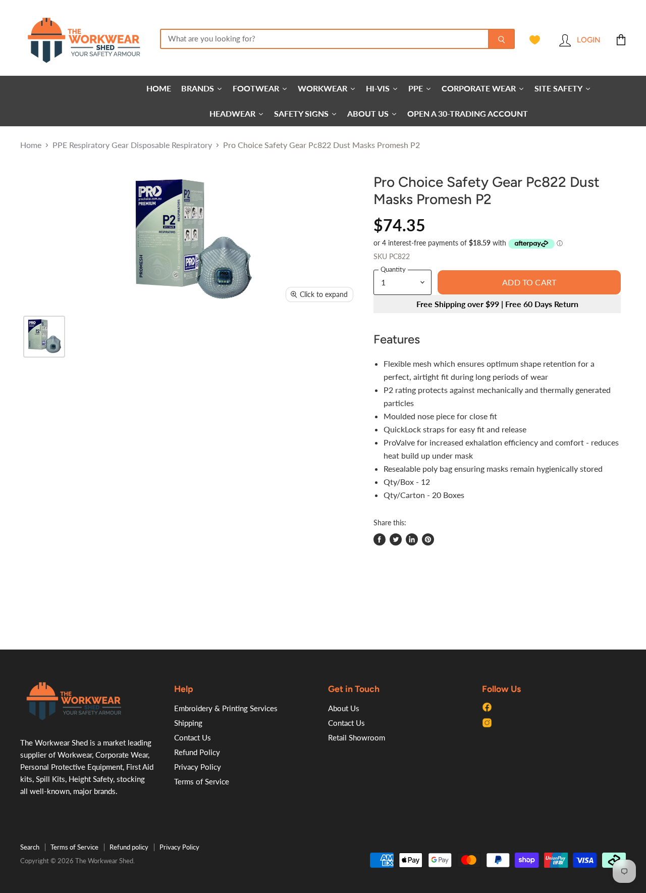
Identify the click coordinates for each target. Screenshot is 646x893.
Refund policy (129, 847)
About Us (343, 708)
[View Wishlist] (534, 40)
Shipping (188, 722)
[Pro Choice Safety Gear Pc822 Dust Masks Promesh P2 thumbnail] (44, 337)
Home (30, 145)
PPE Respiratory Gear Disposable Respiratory (132, 145)
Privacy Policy (197, 766)
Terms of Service (201, 781)
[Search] (501, 39)
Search (29, 847)
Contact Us (192, 737)
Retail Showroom (356, 737)
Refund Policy (197, 752)
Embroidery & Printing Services (226, 708)
